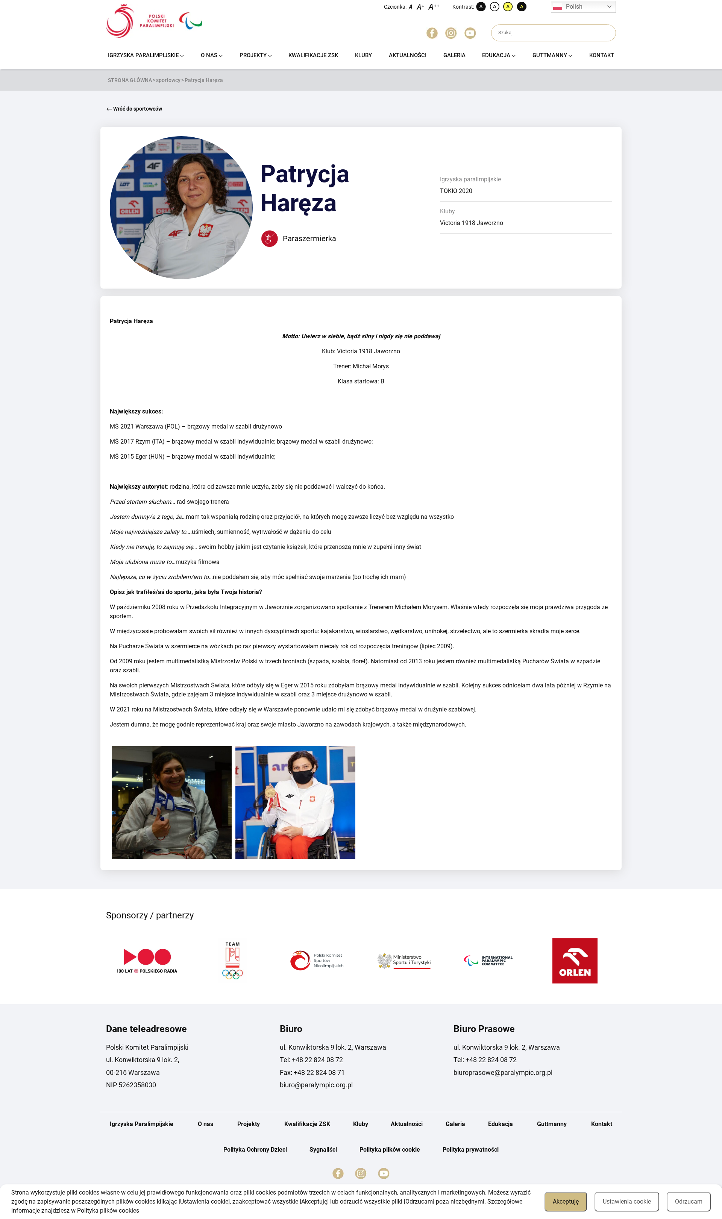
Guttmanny (549, 55)
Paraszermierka (309, 238)
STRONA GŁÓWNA (130, 80)
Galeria (454, 55)
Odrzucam (688, 1201)
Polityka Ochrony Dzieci (255, 1149)
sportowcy (168, 80)
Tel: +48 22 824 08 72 (311, 1060)
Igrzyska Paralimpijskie (143, 55)
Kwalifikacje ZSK (313, 55)
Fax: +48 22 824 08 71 (312, 1072)
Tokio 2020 (456, 191)
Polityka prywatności (471, 1149)
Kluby (363, 55)
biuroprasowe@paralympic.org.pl (503, 1072)
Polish (574, 6)
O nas (209, 55)
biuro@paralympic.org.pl (316, 1085)
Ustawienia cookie (627, 1201)
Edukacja (496, 55)
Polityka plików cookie (389, 1149)
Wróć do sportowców (137, 109)
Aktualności (407, 55)
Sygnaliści (323, 1149)
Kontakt (601, 55)
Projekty (253, 55)
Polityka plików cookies (108, 1210)
